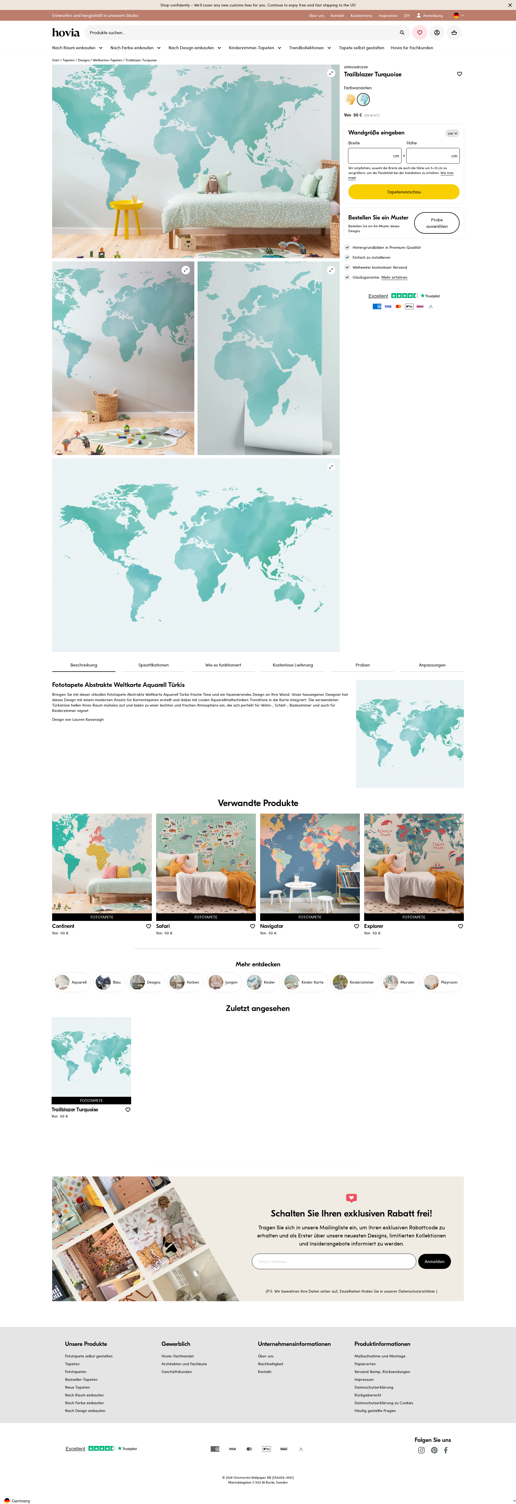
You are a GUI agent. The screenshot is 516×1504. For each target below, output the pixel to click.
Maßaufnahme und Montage (380, 1355)
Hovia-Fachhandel (178, 1355)
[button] (456, 15)
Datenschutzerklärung (373, 1387)
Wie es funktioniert (223, 665)
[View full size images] (331, 73)
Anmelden (435, 1261)
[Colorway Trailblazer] (350, 99)
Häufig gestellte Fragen (375, 1410)
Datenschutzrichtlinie (417, 1291)
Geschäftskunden (177, 1371)
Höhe (432, 149)
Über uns (266, 1355)
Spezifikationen (153, 665)
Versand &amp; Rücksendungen (382, 1371)
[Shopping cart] (454, 32)
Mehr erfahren (394, 277)
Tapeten (69, 60)
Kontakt (264, 1371)
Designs (83, 60)
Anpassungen (432, 665)
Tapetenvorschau (404, 191)
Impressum (364, 1379)
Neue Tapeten (77, 1387)
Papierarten (365, 1363)
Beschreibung (83, 665)
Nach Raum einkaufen (84, 1394)
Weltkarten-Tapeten (107, 60)
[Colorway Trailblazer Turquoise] (363, 99)
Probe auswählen (437, 223)
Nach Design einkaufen (85, 1410)
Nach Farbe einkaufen (84, 1402)
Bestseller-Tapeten (81, 1379)
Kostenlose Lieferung (293, 665)
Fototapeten (75, 1371)
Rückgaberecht (367, 1394)
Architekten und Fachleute (184, 1363)
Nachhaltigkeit (270, 1363)
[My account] (437, 32)
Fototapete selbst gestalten (89, 1355)
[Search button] (402, 32)
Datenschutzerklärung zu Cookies (383, 1402)
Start (55, 60)
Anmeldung (433, 15)
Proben (363, 665)
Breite (373, 149)
